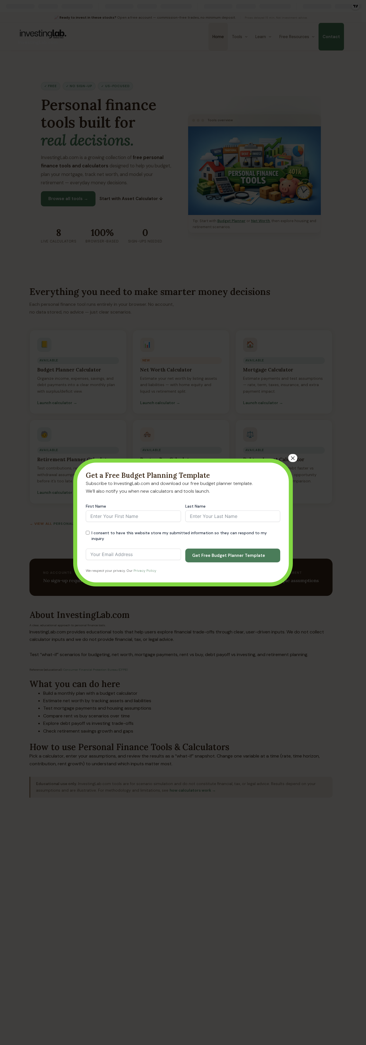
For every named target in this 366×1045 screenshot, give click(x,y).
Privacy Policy (145, 570)
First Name (96, 506)
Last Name (195, 506)
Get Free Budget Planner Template (228, 555)
